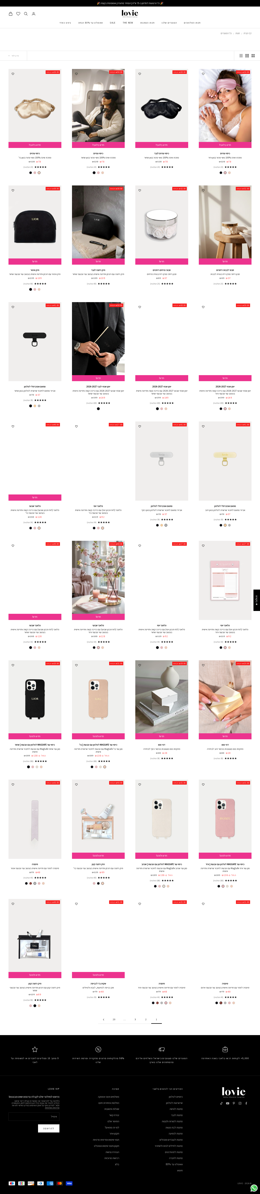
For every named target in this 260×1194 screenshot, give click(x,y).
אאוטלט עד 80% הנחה (90, 22)
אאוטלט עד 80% (174, 1164)
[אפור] (34, 883)
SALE (112, 22)
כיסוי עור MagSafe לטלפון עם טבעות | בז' (98, 744)
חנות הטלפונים (192, 22)
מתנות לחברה (176, 1158)
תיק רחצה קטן (98, 864)
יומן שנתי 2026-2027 (225, 386)
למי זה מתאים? (112, 1127)
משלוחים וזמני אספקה (108, 1096)
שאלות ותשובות (111, 1109)
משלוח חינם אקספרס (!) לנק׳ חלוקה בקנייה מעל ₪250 (130, 3)
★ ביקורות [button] (256, 600)
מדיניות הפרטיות (52, 1107)
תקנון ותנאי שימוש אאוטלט (106, 1146)
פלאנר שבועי (35, 506)
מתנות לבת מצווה (174, 1127)
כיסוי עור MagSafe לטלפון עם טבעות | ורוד (225, 864)
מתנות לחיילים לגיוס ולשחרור (169, 1146)
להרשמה (48, 1128)
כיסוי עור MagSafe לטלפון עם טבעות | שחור (35, 744)
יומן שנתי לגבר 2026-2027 (98, 386)
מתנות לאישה (176, 1109)
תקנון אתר (114, 1133)
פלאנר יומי (98, 506)
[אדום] (30, 883)
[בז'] (229, 172)
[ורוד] (225, 172)
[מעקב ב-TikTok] (221, 1103)
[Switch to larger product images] (253, 55)
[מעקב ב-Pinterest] (234, 1103)
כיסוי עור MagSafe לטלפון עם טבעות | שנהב (161, 864)
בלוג (117, 1164)
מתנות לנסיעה (176, 1133)
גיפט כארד (65, 22)
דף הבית (248, 33)
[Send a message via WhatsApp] (254, 1188)
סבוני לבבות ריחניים (225, 270)
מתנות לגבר (177, 1115)
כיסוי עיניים (225, 153)
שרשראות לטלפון (174, 1103)
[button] (70, 1161)
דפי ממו (225, 744)
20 (114, 1019)
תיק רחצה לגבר (98, 270)
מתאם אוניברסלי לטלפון (35, 386)
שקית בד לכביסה (98, 983)
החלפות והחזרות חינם (109, 1103)
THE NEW (128, 22)
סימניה (35, 864)
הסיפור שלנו (113, 1121)
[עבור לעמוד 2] (103, 1020)
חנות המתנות (147, 22)
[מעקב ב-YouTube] (227, 1103)
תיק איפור (35, 270)
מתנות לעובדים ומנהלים (171, 1139)
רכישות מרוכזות (111, 1158)
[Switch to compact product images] (241, 55)
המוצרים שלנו (169, 22)
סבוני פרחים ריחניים (162, 270)
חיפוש (180, 1170)
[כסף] (39, 405)
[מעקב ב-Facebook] (246, 1103)
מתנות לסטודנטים (174, 1152)
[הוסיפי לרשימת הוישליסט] (203, 73)
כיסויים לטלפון (176, 1096)
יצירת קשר (114, 1115)
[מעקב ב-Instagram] (240, 1103)
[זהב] (34, 405)
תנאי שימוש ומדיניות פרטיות (106, 1139)
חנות (237, 33)
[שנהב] (100, 766)
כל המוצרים (226, 33)
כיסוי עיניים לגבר (161, 153)
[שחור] (220, 172)
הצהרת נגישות (112, 1152)
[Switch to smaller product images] (247, 55)
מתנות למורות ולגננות (172, 1121)
